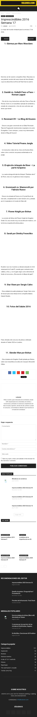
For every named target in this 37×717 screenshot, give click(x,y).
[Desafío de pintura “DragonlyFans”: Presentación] (5, 594)
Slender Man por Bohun (20, 353)
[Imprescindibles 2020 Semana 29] (9, 550)
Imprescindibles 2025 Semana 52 (22, 582)
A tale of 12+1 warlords (8, 659)
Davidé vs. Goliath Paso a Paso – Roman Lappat (19, 93)
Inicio (2, 13)
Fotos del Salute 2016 (20, 306)
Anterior (6, 39)
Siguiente (31, 39)
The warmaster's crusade (9, 668)
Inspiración (22, 535)
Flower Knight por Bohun (19, 211)
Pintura (3, 662)
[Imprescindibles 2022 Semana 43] (5, 490)
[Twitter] (18, 413)
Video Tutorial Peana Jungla (20, 143)
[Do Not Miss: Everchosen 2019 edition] (5, 635)
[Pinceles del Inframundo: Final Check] (5, 603)
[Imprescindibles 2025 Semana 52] (5, 585)
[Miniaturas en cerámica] (5, 481)
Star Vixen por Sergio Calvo (20, 284)
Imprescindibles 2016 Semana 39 (22, 497)
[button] (34, 8)
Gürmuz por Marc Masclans (20, 43)
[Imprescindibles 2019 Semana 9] (9, 530)
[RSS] (18, 712)
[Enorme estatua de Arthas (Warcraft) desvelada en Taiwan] (5, 617)
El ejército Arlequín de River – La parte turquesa (19, 166)
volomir (3, 16)
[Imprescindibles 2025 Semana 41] (27, 550)
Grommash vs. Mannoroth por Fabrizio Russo (20, 188)
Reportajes (4, 665)
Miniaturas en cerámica (19, 479)
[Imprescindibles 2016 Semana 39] (5, 499)
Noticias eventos (6, 656)
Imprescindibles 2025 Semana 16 (22, 506)
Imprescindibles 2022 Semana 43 (22, 488)
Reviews (3, 654)
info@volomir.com (22, 700)
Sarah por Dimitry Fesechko (20, 233)
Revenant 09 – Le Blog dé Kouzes (20, 119)
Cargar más (18, 514)
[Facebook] (14, 413)
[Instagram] (13, 712)
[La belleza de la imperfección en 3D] (27, 530)
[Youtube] (22, 413)
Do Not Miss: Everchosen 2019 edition (23, 633)
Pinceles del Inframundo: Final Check (23, 600)
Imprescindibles (9, 16)
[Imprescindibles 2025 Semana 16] (5, 508)
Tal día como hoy (6, 670)
